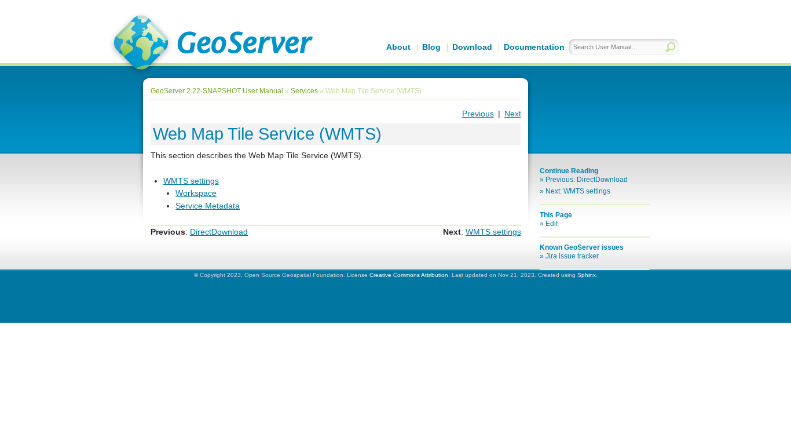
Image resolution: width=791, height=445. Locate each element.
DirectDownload (219, 231)
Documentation (534, 47)
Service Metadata (207, 205)
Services (304, 91)
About (398, 47)
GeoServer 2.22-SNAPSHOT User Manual (217, 91)
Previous (478, 113)
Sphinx (586, 275)
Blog (431, 47)
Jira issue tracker (572, 256)
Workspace (196, 193)
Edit (551, 224)
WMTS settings (191, 180)
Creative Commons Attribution (408, 275)
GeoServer (211, 44)
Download (472, 47)
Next (512, 113)
